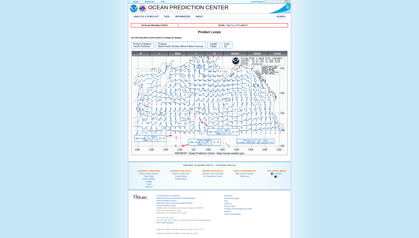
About (199, 16)
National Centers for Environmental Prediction (174, 203)
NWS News (244, 176)
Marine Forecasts (181, 170)
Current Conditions (149, 170)
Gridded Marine (181, 179)
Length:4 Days (212, 46)
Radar (148, 184)
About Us (228, 211)
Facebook (277, 174)
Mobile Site (150, 2)
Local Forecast (257, 2)
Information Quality (231, 198)
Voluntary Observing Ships (212, 174)
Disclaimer (228, 196)
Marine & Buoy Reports (149, 174)
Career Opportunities (232, 214)
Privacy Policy (230, 206)
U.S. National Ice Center (212, 176)
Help (226, 201)
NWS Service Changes (245, 174)
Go (287, 1)
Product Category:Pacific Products (141, 46)
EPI (246, 25)
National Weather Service (166, 201)
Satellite (149, 181)
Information (182, 16)
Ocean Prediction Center (188, 7)
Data (167, 16)
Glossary (228, 204)
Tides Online (149, 176)
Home (135, 2)
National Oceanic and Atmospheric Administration (178, 11)
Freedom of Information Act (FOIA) (238, 209)
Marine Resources (212, 170)
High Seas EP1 (233, 25)
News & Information (245, 170)
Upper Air (149, 187)
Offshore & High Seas (181, 174)
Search (280, 16)
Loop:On (226, 46)
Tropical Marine (181, 176)
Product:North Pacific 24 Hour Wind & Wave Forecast (179, 46)
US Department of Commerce (168, 196)
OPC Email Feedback (165, 223)
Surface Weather (149, 179)
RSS (163, 2)
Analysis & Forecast (146, 16)
